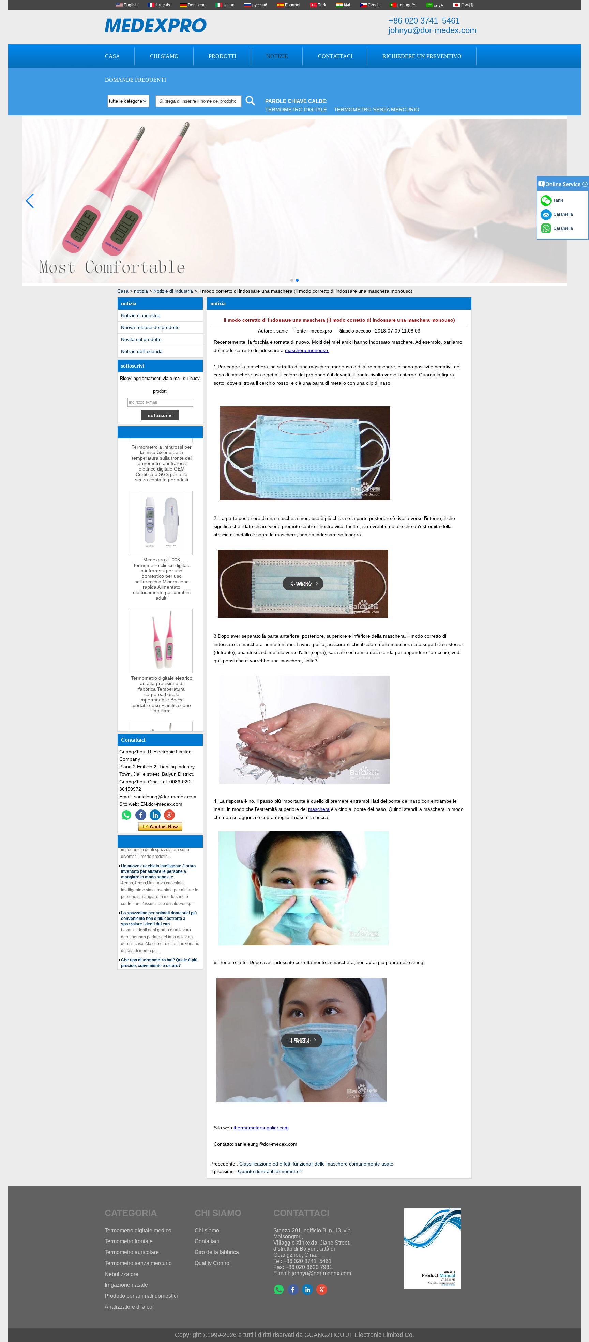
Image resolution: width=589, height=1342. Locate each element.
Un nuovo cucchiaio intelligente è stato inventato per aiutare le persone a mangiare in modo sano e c (158, 860)
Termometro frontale (129, 1241)
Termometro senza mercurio (376, 109)
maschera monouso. (307, 350)
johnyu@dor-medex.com (433, 30)
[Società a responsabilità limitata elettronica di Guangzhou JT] (156, 25)
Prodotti (222, 56)
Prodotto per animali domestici (141, 1296)
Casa (112, 56)
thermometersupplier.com (261, 1127)
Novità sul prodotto (141, 339)
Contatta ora (160, 826)
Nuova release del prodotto (150, 327)
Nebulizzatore (121, 1274)
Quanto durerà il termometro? (270, 1171)
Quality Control (213, 1263)
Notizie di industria (173, 291)
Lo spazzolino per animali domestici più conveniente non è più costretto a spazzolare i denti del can (159, 907)
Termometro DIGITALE (296, 109)
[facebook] (140, 814)
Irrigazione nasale (126, 1285)
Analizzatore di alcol (129, 1307)
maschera (319, 809)
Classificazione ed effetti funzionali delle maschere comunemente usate (316, 1164)
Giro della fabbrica (217, 1252)
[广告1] (294, 284)
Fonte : (301, 331)
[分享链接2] (169, 814)
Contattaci (335, 56)
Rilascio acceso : (356, 331)
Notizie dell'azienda (142, 351)
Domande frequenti (135, 80)
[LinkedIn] (155, 814)
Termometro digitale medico (138, 1230)
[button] (291, 280)
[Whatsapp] (126, 814)
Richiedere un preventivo (422, 56)
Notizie (277, 56)
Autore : (267, 331)
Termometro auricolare (132, 1252)
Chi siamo (164, 56)
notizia (141, 291)
